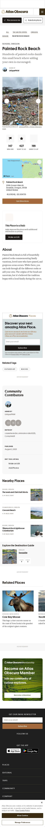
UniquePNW (14, 71)
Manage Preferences (22, 822)
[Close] (41, 802)
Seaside (23, 553)
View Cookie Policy (22, 810)
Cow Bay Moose (11, 617)
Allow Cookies (22, 815)
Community (8, 788)
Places (5, 765)
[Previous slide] (6, 101)
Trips (5, 781)
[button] (10, 138)
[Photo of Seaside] (9, 556)
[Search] (36, 11)
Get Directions (22, 201)
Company (7, 796)
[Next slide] (38, 101)
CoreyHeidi (10, 436)
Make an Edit (14, 237)
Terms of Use (26, 354)
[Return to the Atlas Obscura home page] (15, 11)
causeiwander (11, 433)
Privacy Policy (15, 354)
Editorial (7, 773)
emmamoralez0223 (26, 433)
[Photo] (37, 495)
